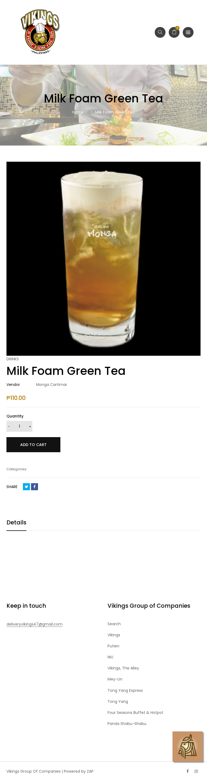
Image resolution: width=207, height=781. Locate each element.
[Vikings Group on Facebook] (187, 771)
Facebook (34, 486)
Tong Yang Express (125, 690)
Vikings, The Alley (123, 668)
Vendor (13, 384)
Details (16, 522)
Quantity (14, 416)
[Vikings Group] (40, 32)
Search (114, 624)
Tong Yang (118, 701)
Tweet (26, 486)
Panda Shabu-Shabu (127, 723)
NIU (110, 657)
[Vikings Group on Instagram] (196, 771)
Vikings (114, 635)
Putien (113, 646)
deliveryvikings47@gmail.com (34, 624)
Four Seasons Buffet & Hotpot (135, 712)
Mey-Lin (115, 679)
